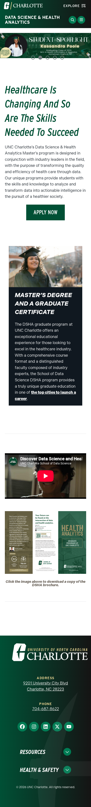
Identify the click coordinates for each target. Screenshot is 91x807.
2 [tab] (40, 57)
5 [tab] (62, 57)
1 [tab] (33, 57)
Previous (9, 46)
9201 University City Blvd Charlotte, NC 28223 (45, 685)
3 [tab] (48, 57)
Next (81, 46)
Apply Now (45, 211)
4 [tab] (55, 57)
